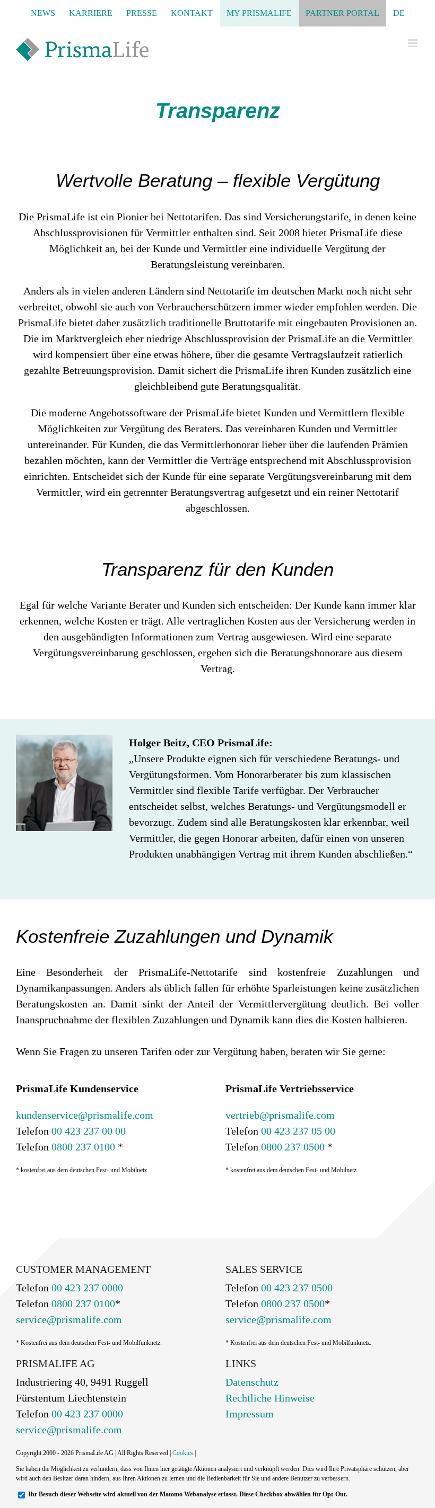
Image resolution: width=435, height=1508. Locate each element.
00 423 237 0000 (86, 1287)
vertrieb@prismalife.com (280, 1115)
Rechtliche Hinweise (270, 1398)
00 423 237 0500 (295, 1287)
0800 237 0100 (82, 1147)
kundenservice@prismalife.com (84, 1115)
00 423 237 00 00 (87, 1131)
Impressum (249, 1414)
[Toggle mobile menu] (413, 43)
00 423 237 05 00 (296, 1131)
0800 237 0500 (291, 1147)
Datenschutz (252, 1382)
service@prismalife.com (69, 1319)
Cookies (182, 1453)
